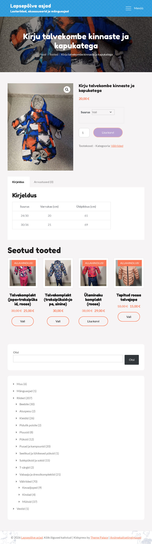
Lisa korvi (108, 132)
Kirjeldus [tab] (18, 182)
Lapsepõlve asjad (30, 6)
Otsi (16, 352)
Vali (22, 321)
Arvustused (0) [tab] (43, 182)
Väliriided (117, 145)
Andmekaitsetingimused (125, 537)
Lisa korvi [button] (93, 321)
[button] (67, 89)
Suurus (85, 112)
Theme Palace (99, 537)
